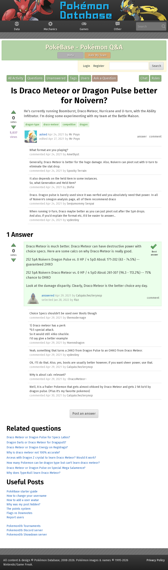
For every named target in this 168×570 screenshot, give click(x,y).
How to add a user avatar (23, 500)
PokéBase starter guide (22, 491)
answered (48, 295)
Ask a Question (105, 78)
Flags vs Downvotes (19, 513)
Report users (15, 517)
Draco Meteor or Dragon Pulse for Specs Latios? (38, 437)
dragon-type (32, 124)
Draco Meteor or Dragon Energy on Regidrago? (37, 447)
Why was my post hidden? (23, 504)
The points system (19, 508)
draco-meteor (51, 124)
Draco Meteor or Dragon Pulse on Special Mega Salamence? (46, 468)
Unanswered (56, 78)
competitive (69, 124)
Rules (156, 78)
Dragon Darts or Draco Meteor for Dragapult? (36, 442)
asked (43, 134)
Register (98, 66)
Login (86, 66)
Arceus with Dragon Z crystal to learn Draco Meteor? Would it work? (51, 457)
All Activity (15, 78)
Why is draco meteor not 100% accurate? (33, 452)
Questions (35, 78)
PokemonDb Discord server (25, 530)
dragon (84, 124)
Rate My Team (98, 55)
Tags (73, 78)
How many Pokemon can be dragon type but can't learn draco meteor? (53, 463)
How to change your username (27, 496)
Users (85, 78)
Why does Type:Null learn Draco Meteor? (33, 473)
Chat (144, 78)
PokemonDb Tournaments (24, 526)
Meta (70, 55)
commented (37, 154)
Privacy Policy (155, 560)
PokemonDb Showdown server (27, 534)
